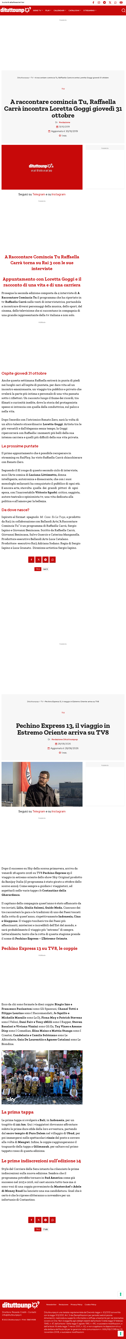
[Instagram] (99, 3)
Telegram (38, 194)
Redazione (64, 122)
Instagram (59, 194)
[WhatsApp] (115, 3)
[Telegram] (104, 3)
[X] (110, 3)
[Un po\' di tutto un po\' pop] (15, 10)
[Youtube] (121, 3)
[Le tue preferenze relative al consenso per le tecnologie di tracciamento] (121, 1334)
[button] (123, 10)
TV (32, 77)
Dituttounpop (23, 77)
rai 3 (45, 569)
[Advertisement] (63, 43)
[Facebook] (93, 3)
